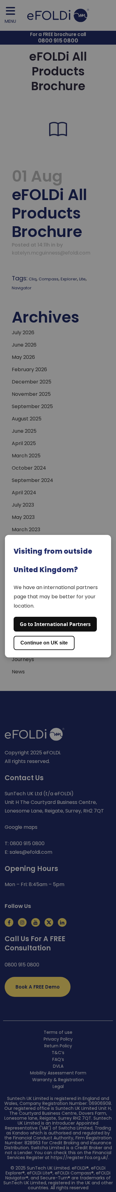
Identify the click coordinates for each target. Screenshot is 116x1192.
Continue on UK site (44, 642)
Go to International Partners (55, 624)
